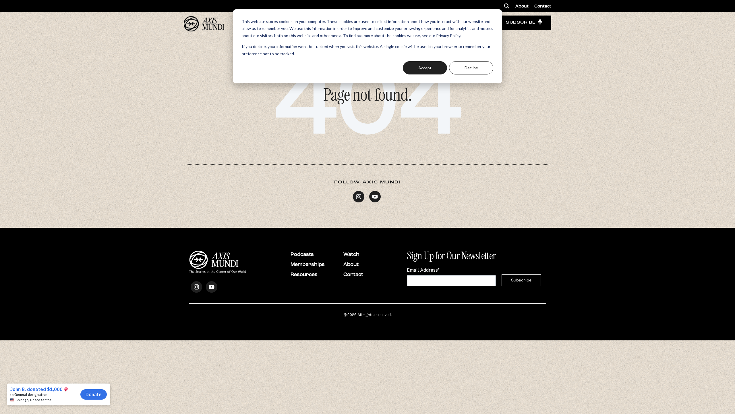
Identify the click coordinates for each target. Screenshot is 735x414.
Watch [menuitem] (351, 254)
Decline (471, 67)
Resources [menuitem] (304, 274)
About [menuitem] (522, 6)
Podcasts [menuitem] (302, 254)
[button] (507, 5)
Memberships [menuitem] (308, 264)
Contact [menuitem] (542, 6)
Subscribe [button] (520, 22)
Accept (425, 67)
